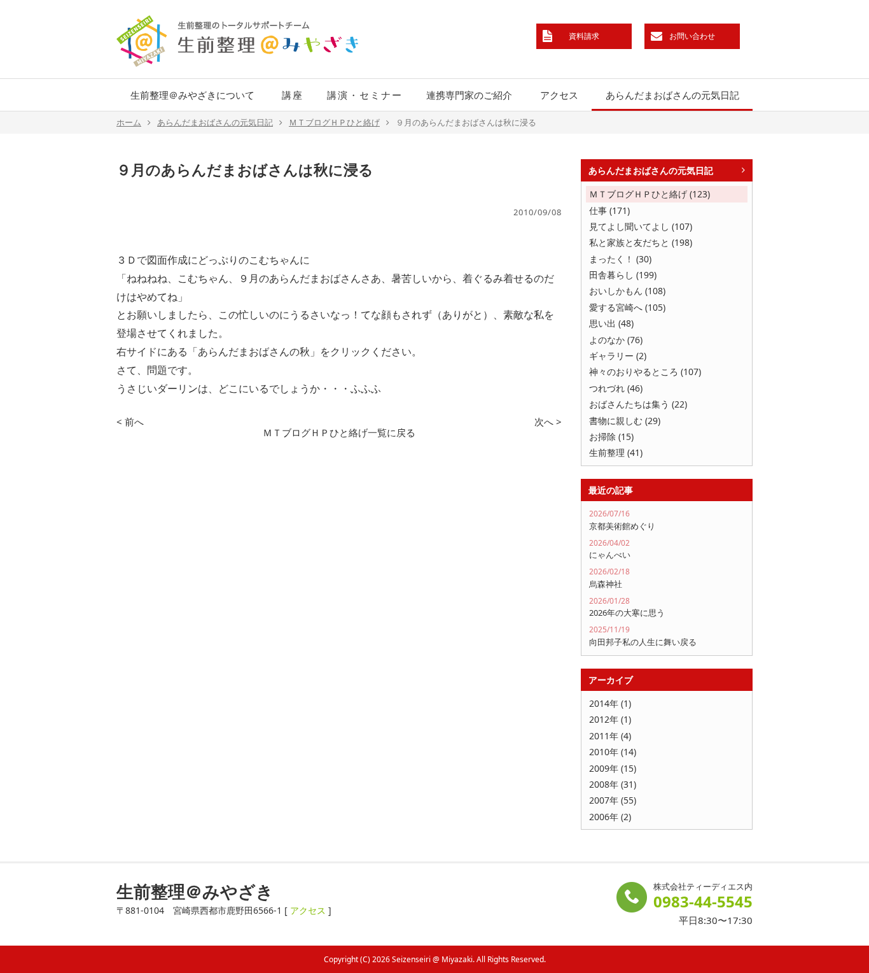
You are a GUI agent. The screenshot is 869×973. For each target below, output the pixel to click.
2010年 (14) (612, 752)
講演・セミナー (365, 95)
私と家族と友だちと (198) (640, 242)
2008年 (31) (612, 784)
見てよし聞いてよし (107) (640, 226)
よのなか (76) (616, 340)
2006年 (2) (610, 817)
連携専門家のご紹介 (469, 95)
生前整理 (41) (616, 452)
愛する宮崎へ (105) (627, 307)
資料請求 (584, 36)
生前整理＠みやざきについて (192, 95)
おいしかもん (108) (627, 291)
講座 (292, 95)
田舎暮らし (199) (623, 275)
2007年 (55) (612, 800)
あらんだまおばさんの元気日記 (672, 95)
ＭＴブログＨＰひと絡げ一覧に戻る (339, 432)
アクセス (559, 95)
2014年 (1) (610, 703)
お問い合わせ (692, 36)
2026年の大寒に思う (627, 607)
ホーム (128, 122)
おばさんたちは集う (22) (638, 404)
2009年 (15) (612, 768)
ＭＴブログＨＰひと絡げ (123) (649, 194)
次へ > (548, 421)
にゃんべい (609, 549)
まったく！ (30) (620, 259)
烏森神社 (609, 578)
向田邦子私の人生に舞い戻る (643, 636)
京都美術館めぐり (622, 520)
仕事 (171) (609, 210)
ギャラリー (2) (617, 356)
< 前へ (130, 421)
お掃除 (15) (611, 436)
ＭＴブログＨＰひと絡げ (334, 122)
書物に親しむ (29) (624, 421)
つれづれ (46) (616, 388)
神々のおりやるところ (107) (645, 372)
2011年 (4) (610, 736)
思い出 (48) (611, 323)
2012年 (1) (610, 719)
